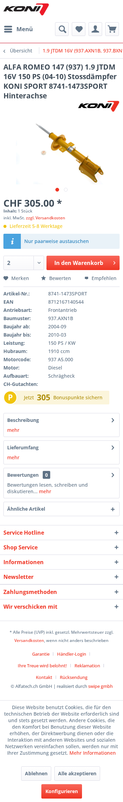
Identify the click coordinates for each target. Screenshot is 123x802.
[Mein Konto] (95, 29)
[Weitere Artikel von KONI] (98, 106)
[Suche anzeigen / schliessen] (62, 29)
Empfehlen (103, 278)
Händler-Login (71, 654)
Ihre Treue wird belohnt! (42, 666)
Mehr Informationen (92, 753)
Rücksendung (73, 677)
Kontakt (44, 677)
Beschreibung (23, 420)
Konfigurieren (61, 791)
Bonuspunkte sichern (77, 397)
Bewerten (60, 278)
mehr (13, 430)
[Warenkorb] (112, 29)
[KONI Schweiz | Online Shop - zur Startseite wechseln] (26, 9)
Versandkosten (29, 640)
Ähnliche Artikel (26, 509)
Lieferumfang (23, 447)
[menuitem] (18, 29)
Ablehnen (36, 773)
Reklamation (87, 666)
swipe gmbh (100, 686)
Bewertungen (23, 475)
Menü (24, 29)
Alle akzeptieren (77, 773)
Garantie (41, 654)
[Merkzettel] (78, 29)
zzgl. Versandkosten (45, 218)
